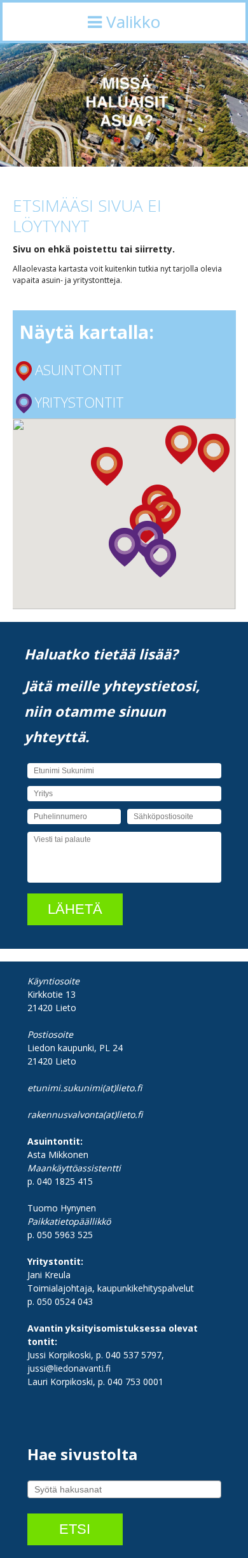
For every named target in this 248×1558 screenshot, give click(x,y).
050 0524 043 (65, 1301)
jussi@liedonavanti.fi (69, 1368)
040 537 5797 (134, 1355)
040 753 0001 (135, 1381)
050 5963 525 (65, 1235)
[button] (181, 444)
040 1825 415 (65, 1181)
